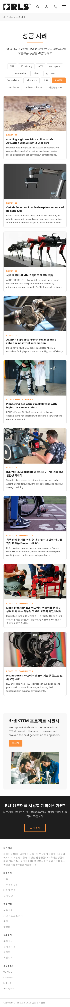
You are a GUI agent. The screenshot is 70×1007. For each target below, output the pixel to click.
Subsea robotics (34, 87)
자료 (11, 17)
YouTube (8, 972)
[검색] (38, 7)
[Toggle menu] (64, 6)
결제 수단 (8, 895)
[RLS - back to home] (17, 6)
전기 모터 (50, 73)
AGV (40, 66)
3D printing (26, 66)
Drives (36, 73)
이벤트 (6, 952)
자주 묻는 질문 (10, 884)
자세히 (15, 743)
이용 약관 (8, 910)
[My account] (46, 7)
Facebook (8, 977)
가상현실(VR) (55, 87)
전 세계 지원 (9, 946)
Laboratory (31, 80)
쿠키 (5, 921)
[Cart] (55, 7)
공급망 (6, 926)
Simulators (13, 87)
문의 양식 (8, 941)
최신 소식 (8, 957)
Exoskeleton (13, 80)
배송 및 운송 (9, 890)
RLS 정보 (7, 848)
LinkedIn (7, 982)
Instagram (8, 988)
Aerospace (54, 66)
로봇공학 (58, 80)
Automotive (21, 73)
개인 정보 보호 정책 (13, 915)
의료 (45, 80)
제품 (5, 879)
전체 (12, 66)
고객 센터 (35, 827)
